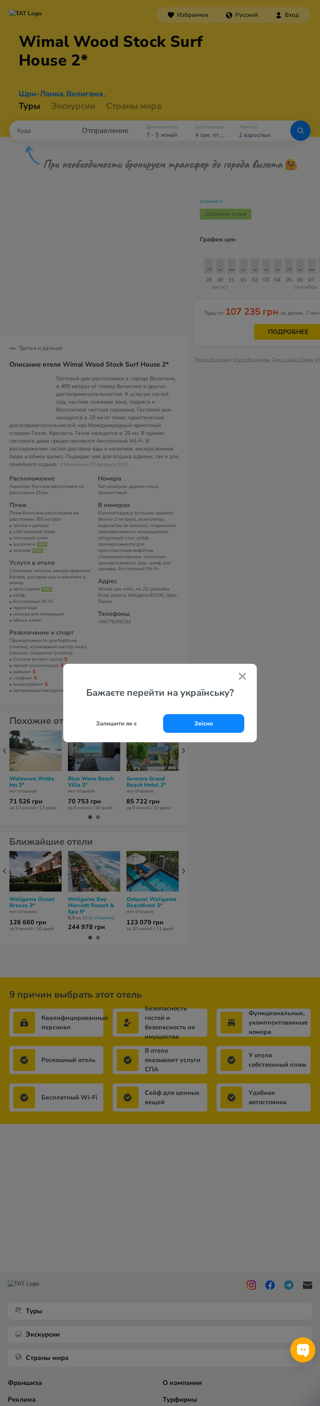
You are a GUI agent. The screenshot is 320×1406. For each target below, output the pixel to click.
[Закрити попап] (242, 677)
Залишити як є (116, 723)
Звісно (203, 723)
